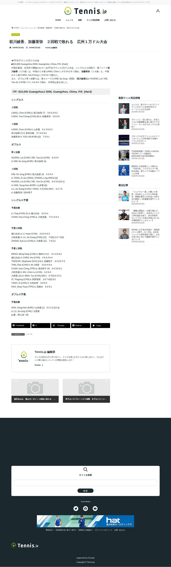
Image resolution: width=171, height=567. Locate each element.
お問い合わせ (119, 530)
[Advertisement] (139, 75)
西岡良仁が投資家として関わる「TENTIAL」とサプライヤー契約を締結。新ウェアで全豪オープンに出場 (145, 170)
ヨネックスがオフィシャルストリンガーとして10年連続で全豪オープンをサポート (145, 138)
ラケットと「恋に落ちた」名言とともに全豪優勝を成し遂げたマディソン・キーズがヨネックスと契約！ (145, 123)
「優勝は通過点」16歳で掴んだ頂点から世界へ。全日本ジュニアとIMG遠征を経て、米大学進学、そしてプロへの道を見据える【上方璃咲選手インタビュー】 (145, 216)
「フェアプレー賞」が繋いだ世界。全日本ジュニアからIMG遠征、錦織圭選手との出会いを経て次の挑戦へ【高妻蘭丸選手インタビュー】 (145, 197)
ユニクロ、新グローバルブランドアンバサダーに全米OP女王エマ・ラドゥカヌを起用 (145, 106)
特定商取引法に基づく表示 (65, 530)
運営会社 (49, 530)
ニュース (29, 334)
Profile (38, 365)
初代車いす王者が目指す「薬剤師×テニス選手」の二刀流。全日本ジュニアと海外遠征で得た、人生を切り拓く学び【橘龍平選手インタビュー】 (145, 234)
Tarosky (91, 558)
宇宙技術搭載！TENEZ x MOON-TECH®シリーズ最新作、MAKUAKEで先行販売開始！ (145, 153)
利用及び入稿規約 (84, 530)
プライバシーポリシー (103, 530)
